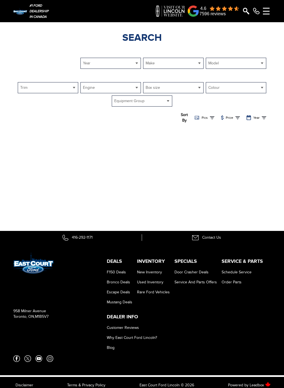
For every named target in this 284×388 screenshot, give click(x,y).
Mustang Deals (119, 302)
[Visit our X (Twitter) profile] (27, 358)
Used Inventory (150, 282)
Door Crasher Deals (191, 272)
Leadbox (257, 385)
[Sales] (256, 11)
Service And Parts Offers (195, 282)
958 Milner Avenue (29, 311)
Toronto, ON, (24, 316)
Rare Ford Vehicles (153, 292)
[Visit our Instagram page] (50, 358)
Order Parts (232, 282)
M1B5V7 (42, 316)
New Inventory (149, 272)
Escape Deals (118, 292)
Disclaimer (24, 385)
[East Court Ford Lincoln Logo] (20, 11)
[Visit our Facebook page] (16, 358)
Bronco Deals (118, 282)
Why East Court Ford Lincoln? (132, 337)
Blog (111, 347)
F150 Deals (116, 272)
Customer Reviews (123, 327)
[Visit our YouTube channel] (39, 358)
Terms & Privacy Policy (86, 385)
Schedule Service (237, 272)
